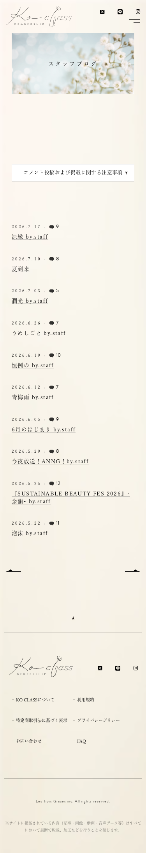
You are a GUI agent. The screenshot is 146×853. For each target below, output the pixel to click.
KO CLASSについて (35, 700)
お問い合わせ (29, 741)
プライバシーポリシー (98, 720)
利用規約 (85, 700)
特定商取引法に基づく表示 (41, 720)
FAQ (81, 741)
